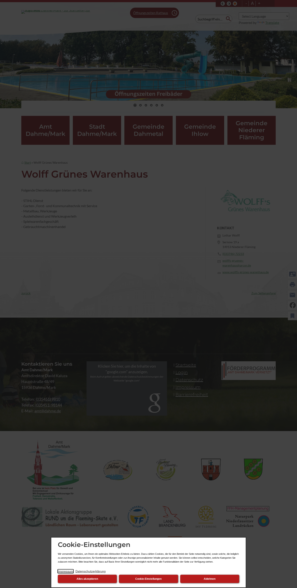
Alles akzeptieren (87, 578)
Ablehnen (209, 578)
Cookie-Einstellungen (148, 578)
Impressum (65, 571)
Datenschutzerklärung (90, 571)
